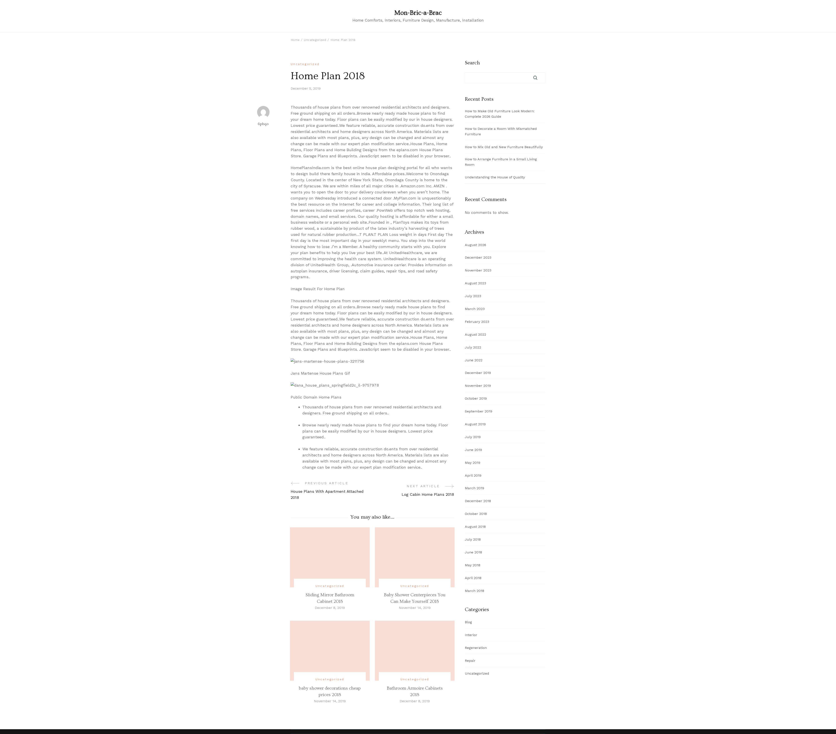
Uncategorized (305, 64)
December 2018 (478, 501)
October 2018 (476, 514)
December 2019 (478, 373)
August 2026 (475, 245)
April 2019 (473, 475)
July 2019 (473, 437)
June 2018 (473, 552)
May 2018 (472, 565)
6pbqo (263, 124)
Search (472, 62)
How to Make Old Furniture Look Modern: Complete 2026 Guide (499, 114)
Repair (470, 661)
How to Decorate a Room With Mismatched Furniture (501, 131)
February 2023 (477, 322)
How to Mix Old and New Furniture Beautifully (504, 147)
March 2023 (475, 309)
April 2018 (473, 578)
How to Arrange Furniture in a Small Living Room (501, 162)
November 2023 (478, 270)
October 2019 (476, 398)
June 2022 (473, 360)
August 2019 (475, 424)
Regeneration (476, 648)
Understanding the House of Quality (495, 177)
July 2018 (473, 539)
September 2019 (478, 411)
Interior (471, 635)
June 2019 (473, 450)
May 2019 (472, 463)
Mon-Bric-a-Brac (418, 13)
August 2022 (475, 334)
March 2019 (474, 488)
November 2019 (478, 386)
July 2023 (473, 296)
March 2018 (474, 591)
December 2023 (478, 257)
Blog (468, 622)
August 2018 (475, 527)
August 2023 (475, 283)
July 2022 (473, 347)
